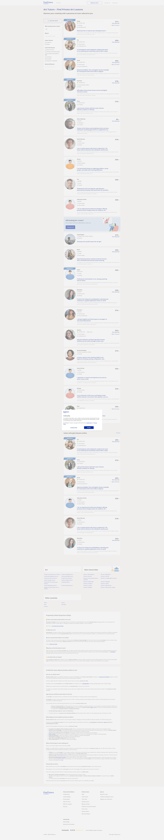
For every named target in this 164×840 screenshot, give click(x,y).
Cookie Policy (89, 422)
